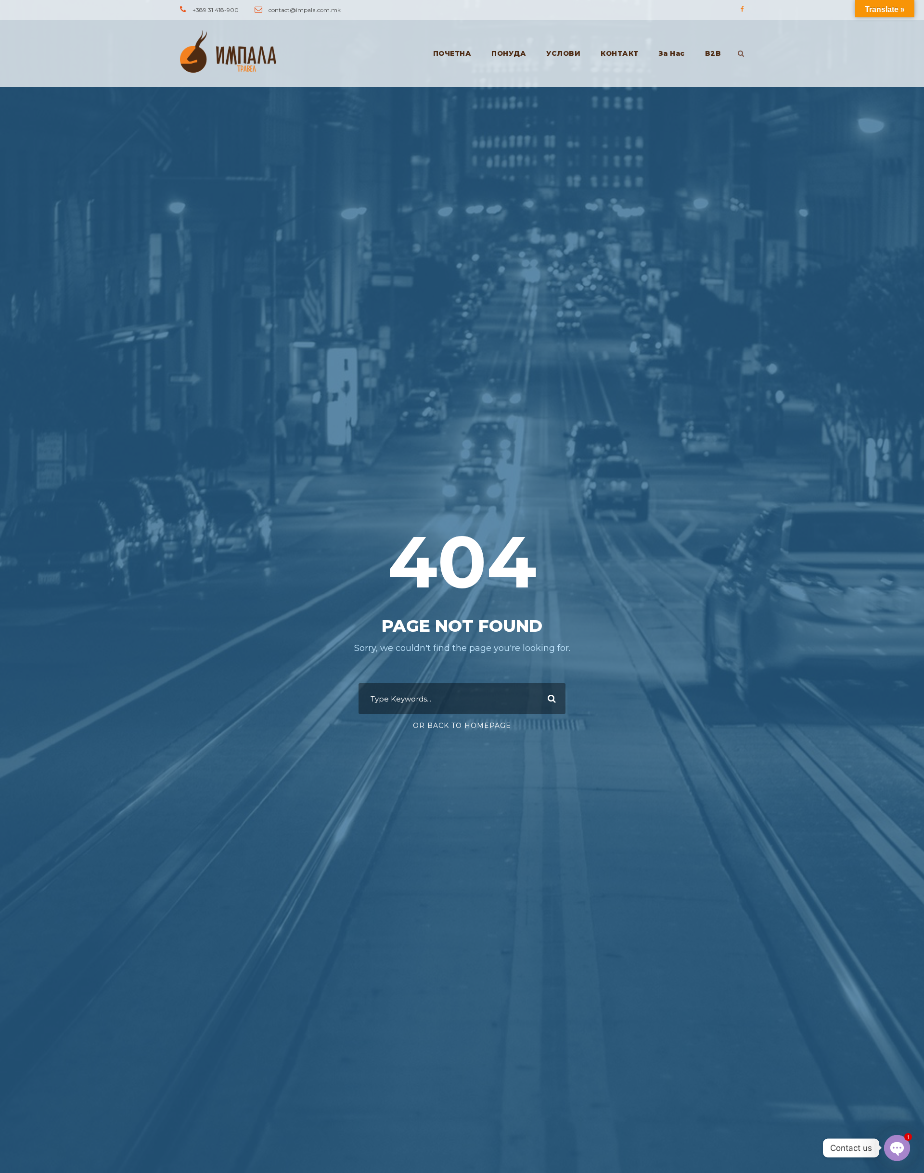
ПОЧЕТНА (452, 53)
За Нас (672, 53)
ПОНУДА (508, 53)
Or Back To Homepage (462, 725)
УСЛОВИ (563, 53)
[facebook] (742, 9)
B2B (713, 53)
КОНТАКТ (620, 53)
